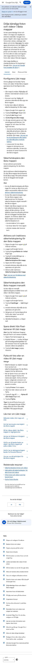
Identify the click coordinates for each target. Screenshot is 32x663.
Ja (11, 504)
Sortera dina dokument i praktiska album (16, 604)
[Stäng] (30, 7)
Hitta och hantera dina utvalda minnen (17, 572)
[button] (3, 2)
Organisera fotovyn (12, 599)
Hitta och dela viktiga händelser (15, 633)
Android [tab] (7, 72)
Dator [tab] (13, 72)
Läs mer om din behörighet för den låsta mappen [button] (13, 457)
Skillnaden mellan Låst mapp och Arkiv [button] (13, 419)
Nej (20, 504)
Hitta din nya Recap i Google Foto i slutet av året (16, 628)
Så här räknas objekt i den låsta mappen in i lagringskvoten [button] (13, 431)
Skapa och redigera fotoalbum (15, 540)
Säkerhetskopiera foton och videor (16, 468)
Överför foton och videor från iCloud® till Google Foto (17, 580)
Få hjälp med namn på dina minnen (16, 595)
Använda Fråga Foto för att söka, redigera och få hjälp (16, 616)
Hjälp (5, 536)
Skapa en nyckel (6, 12)
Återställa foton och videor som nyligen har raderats (15, 610)
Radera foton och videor (13, 544)
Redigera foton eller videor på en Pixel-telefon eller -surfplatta (16, 638)
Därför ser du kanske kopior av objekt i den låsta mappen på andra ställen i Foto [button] (13, 444)
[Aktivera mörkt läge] (17, 659)
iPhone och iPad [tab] (22, 72)
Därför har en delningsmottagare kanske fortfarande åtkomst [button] (14, 451)
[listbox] (9, 659)
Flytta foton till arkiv (11, 479)
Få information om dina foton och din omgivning (17, 557)
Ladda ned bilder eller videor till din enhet (16, 563)
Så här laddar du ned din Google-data (17, 568)
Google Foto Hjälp (12, 3)
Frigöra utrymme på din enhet (14, 548)
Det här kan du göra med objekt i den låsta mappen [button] (14, 425)
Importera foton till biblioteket (15, 591)
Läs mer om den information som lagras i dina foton (15, 622)
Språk (6, 657)
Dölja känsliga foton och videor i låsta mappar (16, 586)
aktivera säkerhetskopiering (14, 193)
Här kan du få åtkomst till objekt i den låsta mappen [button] (14, 437)
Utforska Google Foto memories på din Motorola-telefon (17, 644)
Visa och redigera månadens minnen (16, 575)
